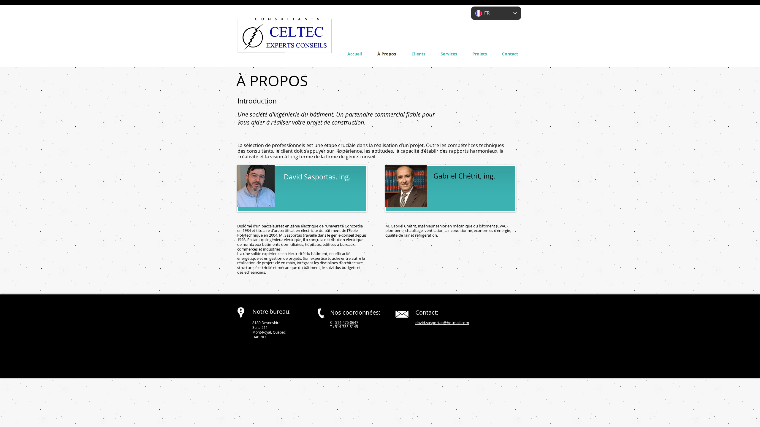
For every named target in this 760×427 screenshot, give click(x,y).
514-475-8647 (346, 322)
